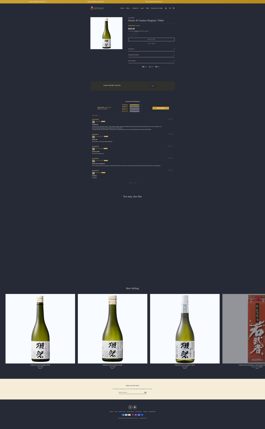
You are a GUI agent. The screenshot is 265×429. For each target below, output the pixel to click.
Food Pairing (132, 214)
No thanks (132, 229)
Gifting (132, 219)
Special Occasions (132, 224)
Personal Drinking (132, 208)
